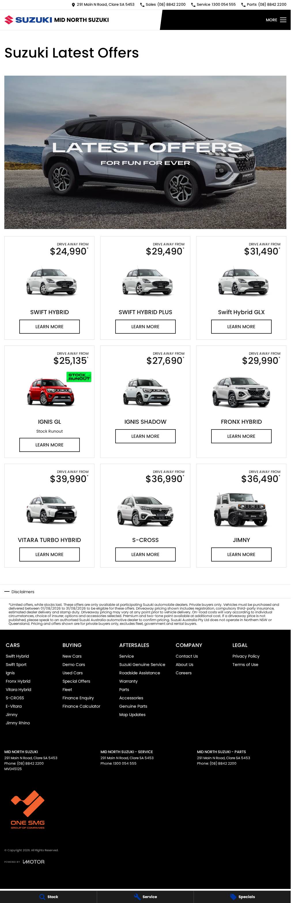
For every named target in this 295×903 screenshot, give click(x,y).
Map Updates (132, 714)
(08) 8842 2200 (30, 763)
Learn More (49, 326)
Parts (124, 689)
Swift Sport (16, 664)
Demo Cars (74, 664)
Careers (184, 673)
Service (126, 656)
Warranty (128, 681)
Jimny (12, 714)
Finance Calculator (81, 706)
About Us (184, 664)
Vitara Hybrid (18, 689)
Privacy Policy (246, 656)
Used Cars (73, 673)
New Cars (72, 656)
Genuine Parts (133, 706)
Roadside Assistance (139, 673)
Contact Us (187, 656)
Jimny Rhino (18, 723)
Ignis (10, 673)
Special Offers (76, 681)
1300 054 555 (125, 763)
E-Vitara (14, 706)
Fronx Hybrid (18, 681)
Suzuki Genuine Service (142, 664)
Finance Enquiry (78, 698)
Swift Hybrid (17, 656)
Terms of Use (245, 664)
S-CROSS (15, 698)
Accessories (131, 698)
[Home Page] (28, 19)
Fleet (67, 689)
